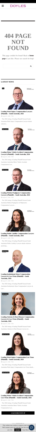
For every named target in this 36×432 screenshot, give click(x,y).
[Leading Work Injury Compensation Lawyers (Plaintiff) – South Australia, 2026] (18, 98)
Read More (25, 430)
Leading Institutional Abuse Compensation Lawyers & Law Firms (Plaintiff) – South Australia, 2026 (15, 276)
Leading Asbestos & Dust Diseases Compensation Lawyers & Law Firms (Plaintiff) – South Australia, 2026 (17, 319)
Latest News (7, 82)
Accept (18, 430)
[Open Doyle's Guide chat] (31, 427)
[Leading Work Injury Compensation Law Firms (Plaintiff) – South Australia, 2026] (18, 343)
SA (3, 88)
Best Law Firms (5, 334)
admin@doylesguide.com (20, 423)
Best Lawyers (5, 129)
